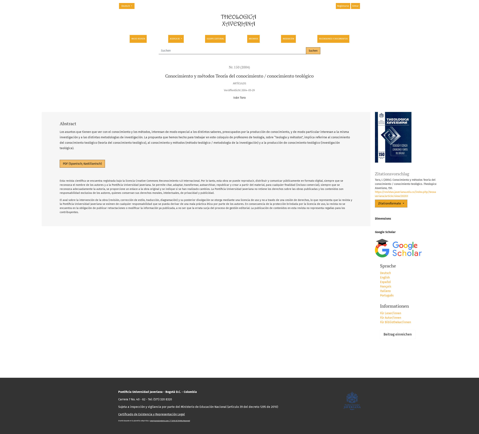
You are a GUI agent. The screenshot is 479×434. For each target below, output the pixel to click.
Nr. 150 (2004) (239, 67)
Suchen (313, 50)
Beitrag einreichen (398, 334)
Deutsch (128, 5)
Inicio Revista (138, 39)
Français (385, 286)
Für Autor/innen (390, 317)
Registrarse (343, 6)
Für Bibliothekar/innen (395, 322)
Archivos (253, 39)
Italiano (385, 291)
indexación (288, 39)
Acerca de (175, 39)
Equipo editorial (215, 39)
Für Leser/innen (390, 313)
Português (386, 295)
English (385, 277)
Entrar (355, 6)
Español (385, 282)
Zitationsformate (390, 203)
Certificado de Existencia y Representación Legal (151, 414)
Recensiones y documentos (333, 39)
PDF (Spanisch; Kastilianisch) (82, 163)
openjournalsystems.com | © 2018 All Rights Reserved (170, 421)
